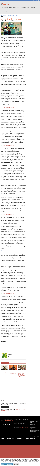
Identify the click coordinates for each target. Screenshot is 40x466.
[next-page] (3, 378)
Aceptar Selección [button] (9, 464)
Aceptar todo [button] (3, 464)
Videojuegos (4, 7)
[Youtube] (38, 0)
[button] (38, 3)
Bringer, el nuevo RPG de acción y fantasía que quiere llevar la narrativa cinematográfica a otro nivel (34, 430)
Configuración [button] (16, 464)
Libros (10, 7)
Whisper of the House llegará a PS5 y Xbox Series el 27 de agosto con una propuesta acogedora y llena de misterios (34, 427)
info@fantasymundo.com (23, 427)
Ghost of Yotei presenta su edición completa (34, 422)
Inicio (1, 15)
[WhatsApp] (9, 348)
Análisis (9, 15)
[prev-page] (1, 378)
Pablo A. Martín (5, 20)
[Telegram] (35, 0)
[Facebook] (31, 0)
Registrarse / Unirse (3, 0)
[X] (37, 0)
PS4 (5, 341)
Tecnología (4, 11)
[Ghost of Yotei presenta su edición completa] (4, 367)
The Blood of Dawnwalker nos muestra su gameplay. (12, 372)
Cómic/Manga (16, 7)
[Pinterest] (7, 348)
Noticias (2, 369)
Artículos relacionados (4, 362)
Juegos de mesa (25, 7)
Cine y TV (32, 7)
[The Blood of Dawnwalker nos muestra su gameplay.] (13, 367)
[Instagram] (33, 0)
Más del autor (11, 362)
